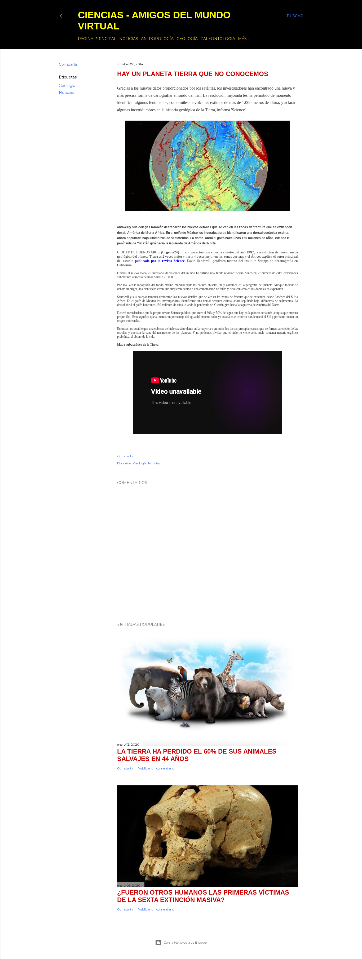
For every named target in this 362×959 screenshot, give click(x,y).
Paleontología (218, 38)
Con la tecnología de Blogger (185, 942)
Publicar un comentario (156, 768)
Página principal (97, 38)
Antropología (157, 38)
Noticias (128, 38)
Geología (187, 38)
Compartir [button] (68, 64)
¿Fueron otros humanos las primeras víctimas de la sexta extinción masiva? (203, 896)
